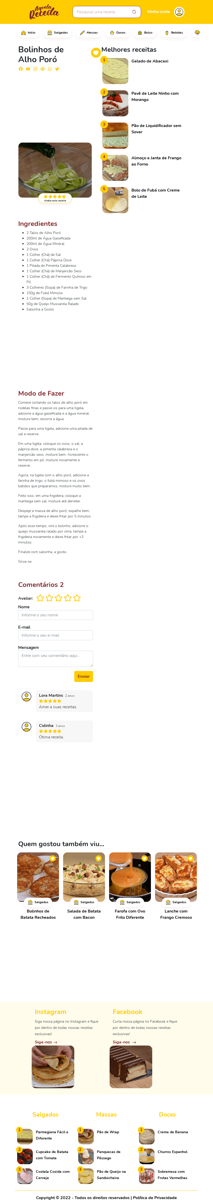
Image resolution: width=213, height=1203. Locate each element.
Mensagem (28, 647)
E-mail (24, 627)
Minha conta (158, 12)
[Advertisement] (55, 104)
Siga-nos (43, 1042)
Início (31, 32)
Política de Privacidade (155, 1198)
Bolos (147, 32)
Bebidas (176, 32)
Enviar (84, 676)
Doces (120, 32)
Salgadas (60, 32)
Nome (24, 607)
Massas (92, 32)
